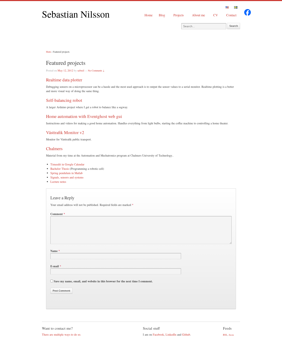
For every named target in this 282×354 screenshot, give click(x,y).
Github (186, 334)
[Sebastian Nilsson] (247, 15)
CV (215, 15)
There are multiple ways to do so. (61, 334)
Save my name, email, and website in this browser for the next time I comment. (103, 281)
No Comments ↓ (96, 70)
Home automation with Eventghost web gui (84, 116)
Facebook (158, 334)
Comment (57, 214)
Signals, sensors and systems (66, 177)
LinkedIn (171, 334)
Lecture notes (58, 182)
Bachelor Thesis (59, 169)
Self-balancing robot (64, 100)
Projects (178, 15)
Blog (162, 15)
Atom (231, 334)
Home (149, 15)
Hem (48, 51)
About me (198, 15)
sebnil (80, 70)
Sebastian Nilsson (76, 13)
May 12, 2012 (65, 70)
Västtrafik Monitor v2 (65, 132)
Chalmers (54, 148)
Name (54, 251)
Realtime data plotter (64, 80)
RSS (225, 334)
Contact (231, 15)
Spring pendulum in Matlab (66, 173)
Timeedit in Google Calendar (67, 164)
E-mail (54, 266)
